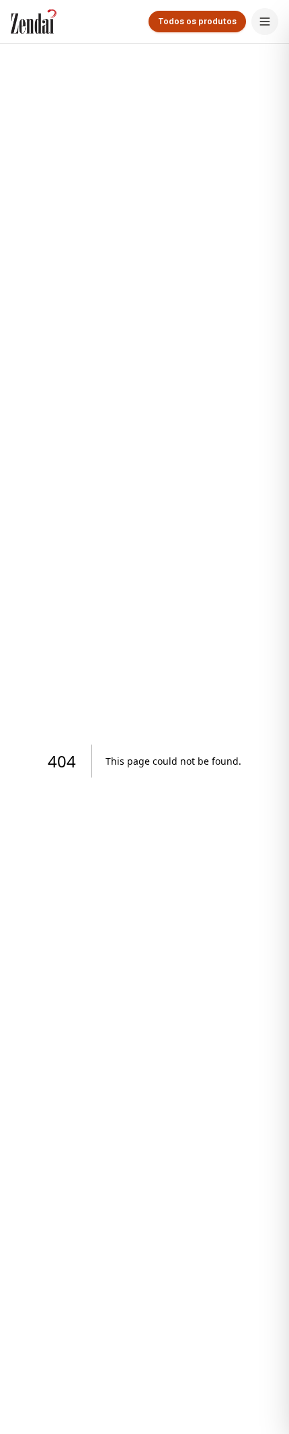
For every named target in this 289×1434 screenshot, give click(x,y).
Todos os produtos (197, 21)
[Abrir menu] (264, 21)
